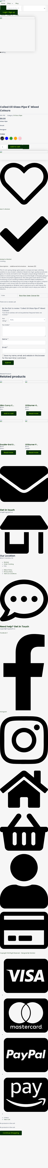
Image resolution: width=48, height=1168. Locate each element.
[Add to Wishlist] (25, 147)
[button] (10, 3)
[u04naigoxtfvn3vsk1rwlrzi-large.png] (17, 34)
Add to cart (15, 147)
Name (5, 339)
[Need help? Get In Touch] (24, 624)
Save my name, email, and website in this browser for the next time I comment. (23, 356)
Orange (33, 295)
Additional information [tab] (18, 266)
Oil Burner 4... (31, 405)
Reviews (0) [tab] (32, 266)
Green (29, 295)
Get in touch (7, 510)
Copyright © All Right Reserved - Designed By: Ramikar (17, 953)
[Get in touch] (24, 507)
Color (2, 134)
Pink (38, 295)
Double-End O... (7, 444)
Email (5, 347)
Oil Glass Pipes (17, 115)
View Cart (7, 1119)
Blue (24, 295)
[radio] (2, 138)
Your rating (4, 320)
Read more (33, 413)
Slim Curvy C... (7, 405)
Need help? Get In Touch (14, 626)
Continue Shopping (11, 1133)
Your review (6, 325)
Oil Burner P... (31, 444)
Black (21, 295)
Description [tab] (4, 266)
